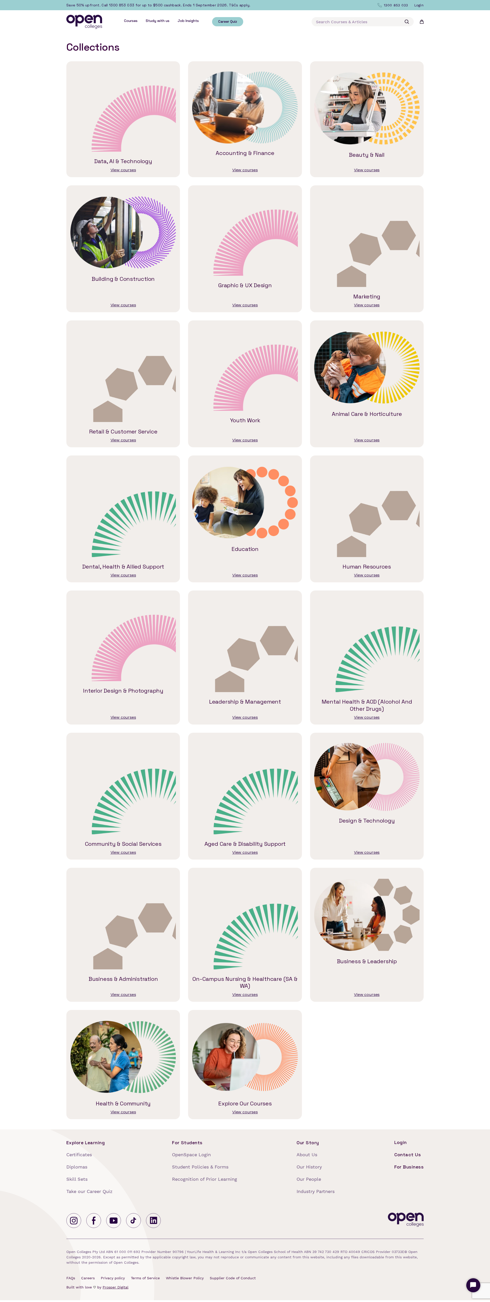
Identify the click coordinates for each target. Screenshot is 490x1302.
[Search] (406, 21)
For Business (409, 1167)
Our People (309, 1179)
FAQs (70, 1278)
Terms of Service (145, 1278)
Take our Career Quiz (89, 1191)
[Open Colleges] (406, 1220)
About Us (307, 1154)
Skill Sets (77, 1179)
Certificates (79, 1154)
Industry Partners (316, 1191)
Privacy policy (113, 1278)
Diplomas (76, 1167)
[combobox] (363, 21)
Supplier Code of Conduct (233, 1278)
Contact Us (407, 1155)
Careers (88, 1278)
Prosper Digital (115, 1287)
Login (400, 1142)
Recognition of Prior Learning (204, 1179)
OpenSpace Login (191, 1154)
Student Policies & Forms (200, 1167)
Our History (309, 1167)
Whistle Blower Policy (185, 1278)
